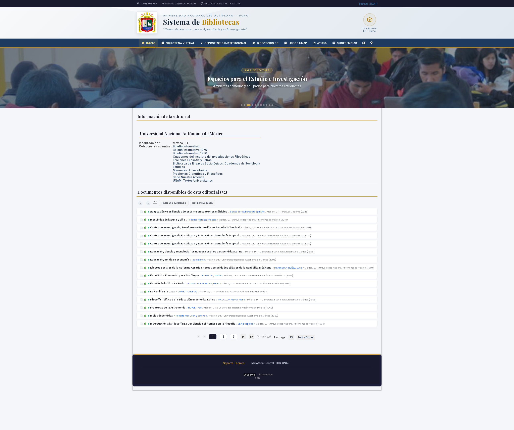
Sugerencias (347, 43)
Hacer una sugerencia (174, 203)
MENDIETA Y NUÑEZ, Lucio (288, 268)
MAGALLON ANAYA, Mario (231, 299)
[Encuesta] (364, 43)
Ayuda (322, 43)
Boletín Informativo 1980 (190, 153)
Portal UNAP (368, 4)
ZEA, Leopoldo (245, 324)
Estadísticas (266, 374)
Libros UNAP (298, 43)
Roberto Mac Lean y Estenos (191, 316)
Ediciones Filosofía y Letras (192, 160)
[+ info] (141, 211)
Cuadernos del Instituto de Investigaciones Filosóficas (211, 156)
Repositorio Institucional (226, 43)
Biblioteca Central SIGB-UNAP (270, 363)
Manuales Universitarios (190, 170)
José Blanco (198, 259)
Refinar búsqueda (202, 203)
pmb (257, 377)
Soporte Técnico (234, 363)
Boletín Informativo (186, 146)
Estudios (179, 167)
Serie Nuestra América (188, 177)
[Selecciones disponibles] (155, 202)
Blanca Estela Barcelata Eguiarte (247, 211)
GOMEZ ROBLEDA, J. (188, 291)
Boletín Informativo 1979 (190, 149)
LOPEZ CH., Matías (212, 275)
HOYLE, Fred (195, 307)
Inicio (150, 43)
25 (291, 337)
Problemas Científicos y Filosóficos (198, 173)
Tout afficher (306, 337)
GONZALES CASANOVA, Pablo (203, 283)
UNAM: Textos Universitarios (193, 180)
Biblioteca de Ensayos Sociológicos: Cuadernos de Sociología (216, 163)
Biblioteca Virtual (180, 43)
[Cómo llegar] (371, 43)
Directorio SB (267, 43)
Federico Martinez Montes (202, 220)
